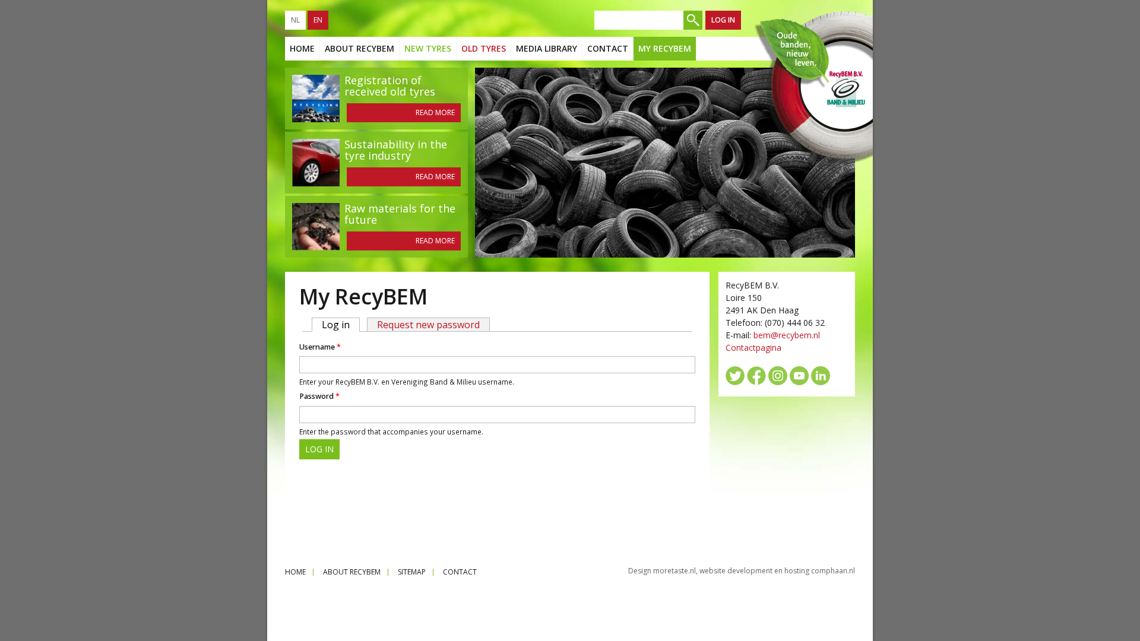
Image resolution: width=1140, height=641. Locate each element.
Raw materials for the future (399, 214)
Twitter (735, 375)
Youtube (799, 375)
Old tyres (483, 48)
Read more (435, 112)
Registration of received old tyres (389, 86)
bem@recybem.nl (786, 335)
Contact (607, 48)
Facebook (756, 375)
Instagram (777, 375)
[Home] (812, 88)
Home (302, 48)
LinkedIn (820, 375)
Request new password (428, 324)
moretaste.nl (674, 571)
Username (320, 347)
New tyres (427, 48)
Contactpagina (753, 347)
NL (295, 20)
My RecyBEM (664, 48)
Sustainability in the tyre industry (395, 150)
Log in (723, 20)
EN (318, 20)
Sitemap (412, 572)
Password (319, 396)
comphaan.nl (833, 571)
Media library (546, 48)
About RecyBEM (359, 48)
